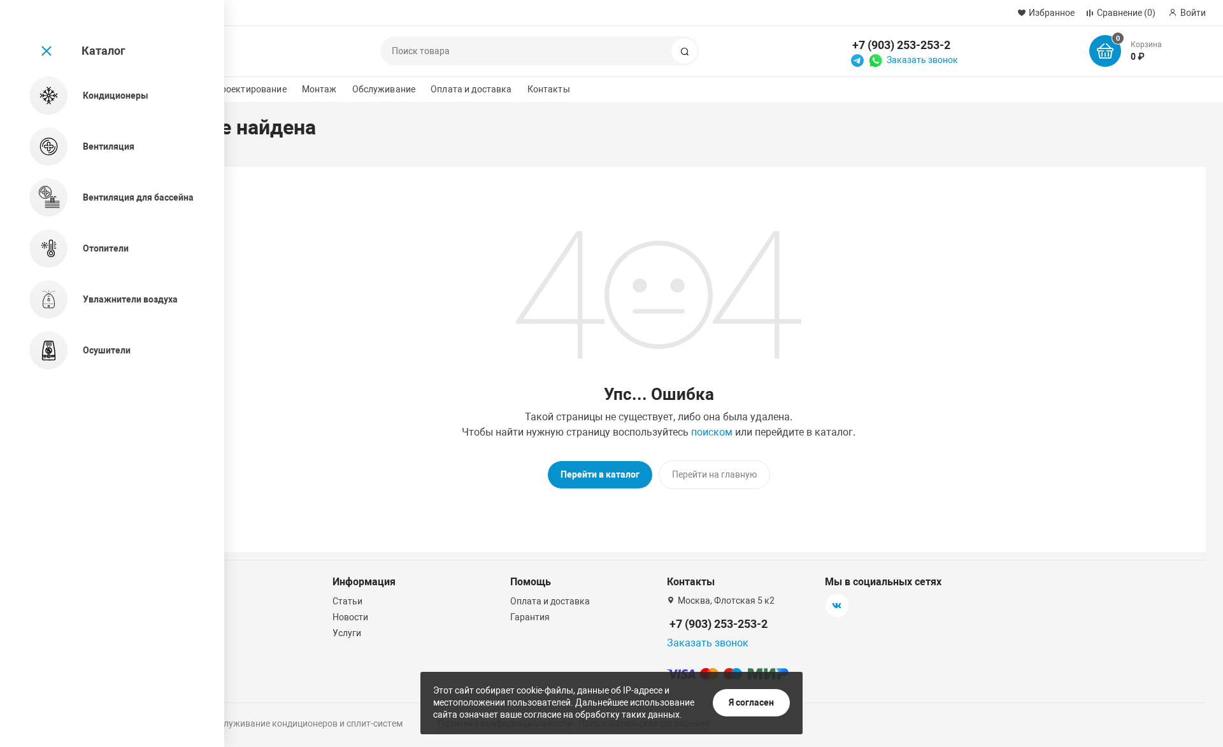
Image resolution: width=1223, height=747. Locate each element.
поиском (712, 432)
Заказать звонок (922, 60)
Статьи (347, 601)
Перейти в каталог (600, 474)
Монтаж (319, 89)
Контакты (548, 89)
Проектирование (251, 89)
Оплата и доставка (471, 89)
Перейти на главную (714, 474)
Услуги (347, 633)
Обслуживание (384, 89)
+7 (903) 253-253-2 (901, 45)
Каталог (103, 50)
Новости (350, 617)
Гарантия (530, 617)
